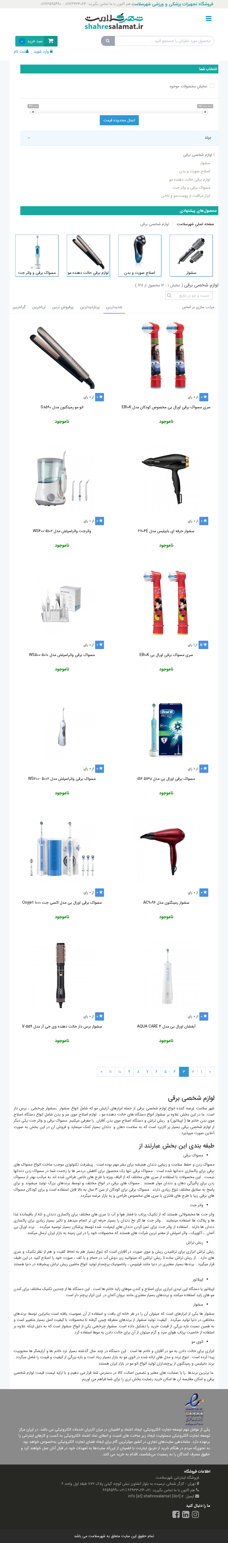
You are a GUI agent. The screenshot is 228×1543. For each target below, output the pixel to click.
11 (110, 1072)
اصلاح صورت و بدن (194, 171)
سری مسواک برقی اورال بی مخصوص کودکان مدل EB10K (166, 407)
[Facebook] (176, 1515)
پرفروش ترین (62, 307)
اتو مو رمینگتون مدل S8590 (62, 407)
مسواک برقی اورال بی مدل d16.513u (166, 779)
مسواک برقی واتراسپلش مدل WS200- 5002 (62, 779)
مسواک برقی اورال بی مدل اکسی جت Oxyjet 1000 (62, 903)
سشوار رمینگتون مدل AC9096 (166, 903)
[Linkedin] (185, 1515)
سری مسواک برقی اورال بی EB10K (166, 655)
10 (119, 1072)
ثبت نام (20, 51)
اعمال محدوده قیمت (119, 120)
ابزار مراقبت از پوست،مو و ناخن (185, 196)
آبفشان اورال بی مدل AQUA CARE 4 (166, 1026)
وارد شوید (41, 51)
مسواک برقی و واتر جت (191, 188)
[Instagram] (195, 1515)
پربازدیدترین (90, 307)
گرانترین (19, 307)
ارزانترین (39, 307)
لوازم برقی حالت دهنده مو (189, 179)
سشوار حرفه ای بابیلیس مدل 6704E (166, 531)
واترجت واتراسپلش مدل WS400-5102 (62, 531)
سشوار (205, 163)
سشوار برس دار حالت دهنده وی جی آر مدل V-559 (62, 1026)
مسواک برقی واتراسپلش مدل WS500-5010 (62, 655)
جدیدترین (114, 307)
